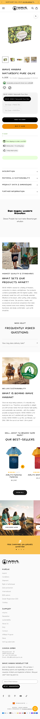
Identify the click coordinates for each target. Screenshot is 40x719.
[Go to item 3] (19, 60)
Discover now (11, 527)
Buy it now (20, 126)
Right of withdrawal (8, 584)
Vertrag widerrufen (8, 642)
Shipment (5, 580)
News (4, 638)
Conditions (5, 577)
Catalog (4, 602)
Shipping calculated (24, 78)
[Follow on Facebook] (3, 696)
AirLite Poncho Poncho (14, 476)
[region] (20, 544)
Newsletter (5, 616)
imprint (4, 573)
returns (4, 612)
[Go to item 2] (12, 60)
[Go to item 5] (34, 60)
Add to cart (20, 119)
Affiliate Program (7, 634)
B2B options (6, 595)
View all (20, 492)
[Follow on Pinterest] (15, 696)
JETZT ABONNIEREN (11, 686)
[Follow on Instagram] (9, 696)
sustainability (6, 620)
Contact (5, 631)
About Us (5, 623)
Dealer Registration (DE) (10, 599)
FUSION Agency (27, 709)
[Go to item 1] (5, 60)
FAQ (3, 627)
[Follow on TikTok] (26, 696)
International (6, 591)
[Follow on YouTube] (21, 696)
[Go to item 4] (27, 60)
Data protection (7, 588)
